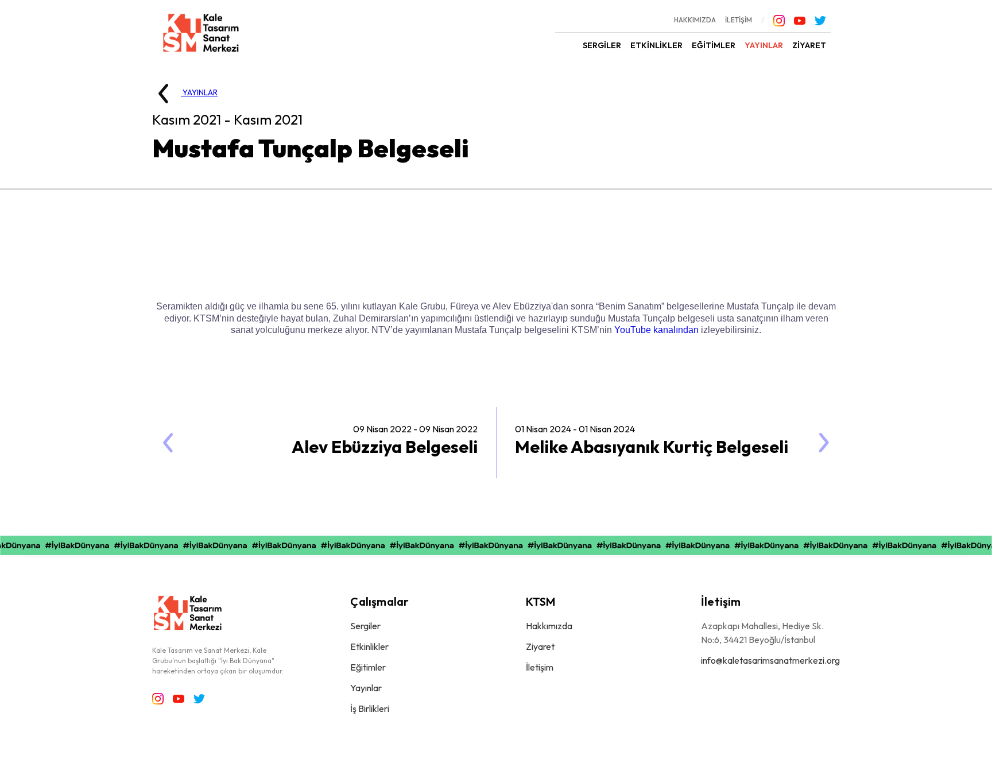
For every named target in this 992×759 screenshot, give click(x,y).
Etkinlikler (369, 646)
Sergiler (365, 626)
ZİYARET (809, 45)
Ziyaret (540, 646)
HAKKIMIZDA (695, 20)
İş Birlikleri (369, 708)
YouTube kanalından (656, 330)
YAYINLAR (764, 45)
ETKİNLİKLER (656, 45)
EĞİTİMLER (713, 45)
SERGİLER (602, 45)
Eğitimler (368, 667)
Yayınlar (366, 688)
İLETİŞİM (738, 20)
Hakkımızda (549, 626)
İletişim (539, 667)
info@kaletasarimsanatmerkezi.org (770, 660)
